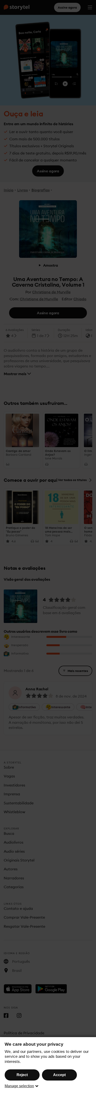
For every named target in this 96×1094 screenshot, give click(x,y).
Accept (59, 1075)
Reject (22, 1075)
